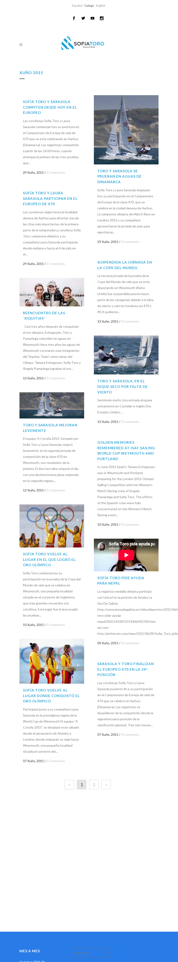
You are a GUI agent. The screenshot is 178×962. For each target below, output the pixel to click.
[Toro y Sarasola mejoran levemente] (51, 405)
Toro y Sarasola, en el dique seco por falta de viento (122, 386)
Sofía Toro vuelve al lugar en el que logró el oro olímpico (49, 559)
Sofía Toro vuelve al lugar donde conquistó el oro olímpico (51, 695)
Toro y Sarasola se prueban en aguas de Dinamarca (119, 176)
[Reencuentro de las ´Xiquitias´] (51, 292)
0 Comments (55, 172)
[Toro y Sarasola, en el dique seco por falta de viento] (126, 355)
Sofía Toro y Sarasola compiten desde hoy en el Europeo (50, 107)
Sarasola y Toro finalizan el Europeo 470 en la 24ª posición (125, 669)
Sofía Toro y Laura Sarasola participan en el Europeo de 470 (50, 198)
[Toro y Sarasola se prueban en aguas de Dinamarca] (126, 129)
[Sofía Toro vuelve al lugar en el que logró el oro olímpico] (51, 525)
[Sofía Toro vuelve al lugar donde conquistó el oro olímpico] (51, 661)
